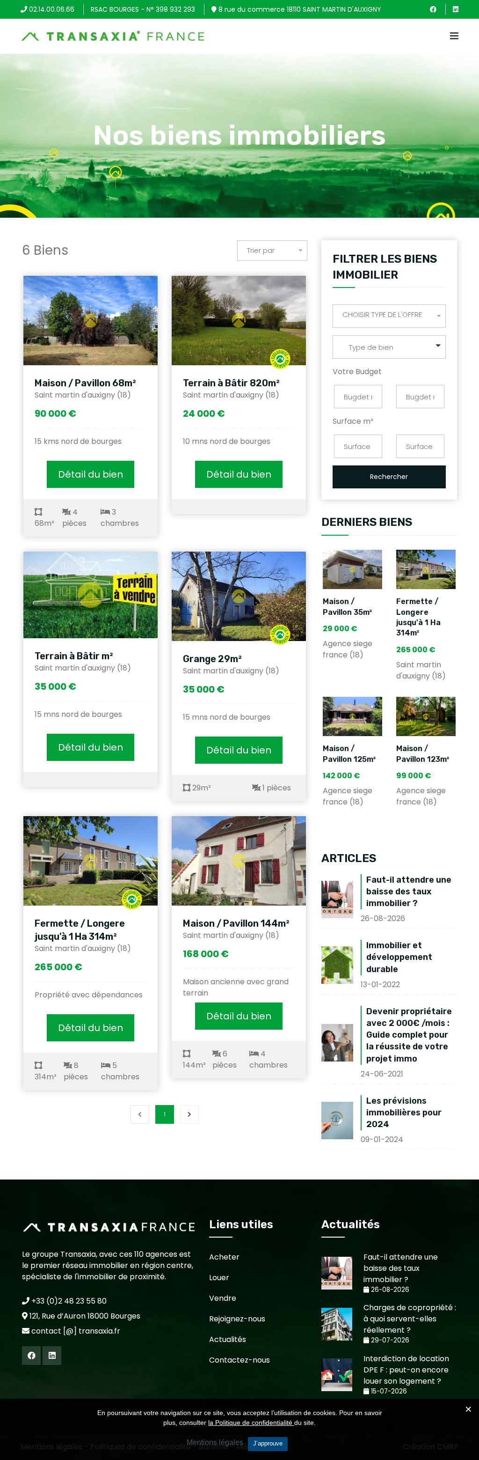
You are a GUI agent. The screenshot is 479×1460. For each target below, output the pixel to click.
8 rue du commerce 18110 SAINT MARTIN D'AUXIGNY (299, 9)
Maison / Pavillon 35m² (347, 606)
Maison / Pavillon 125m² (349, 753)
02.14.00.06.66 (50, 9)
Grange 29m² (212, 658)
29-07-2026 (389, 1340)
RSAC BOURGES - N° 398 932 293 (143, 9)
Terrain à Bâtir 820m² (231, 383)
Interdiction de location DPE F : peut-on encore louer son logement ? (406, 1369)
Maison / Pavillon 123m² (423, 753)
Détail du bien (90, 474)
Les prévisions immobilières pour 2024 (404, 1112)
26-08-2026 (389, 1289)
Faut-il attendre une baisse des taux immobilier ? (408, 891)
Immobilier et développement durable (399, 957)
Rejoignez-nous (237, 1318)
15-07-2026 (388, 1391)
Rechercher (389, 476)
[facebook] (433, 9)
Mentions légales (215, 1442)
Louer (219, 1277)
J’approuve (268, 1443)
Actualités (227, 1339)
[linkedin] (455, 9)
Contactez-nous (239, 1360)
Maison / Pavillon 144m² (236, 923)
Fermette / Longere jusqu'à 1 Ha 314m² (80, 930)
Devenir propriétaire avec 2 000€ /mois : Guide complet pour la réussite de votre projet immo (409, 1035)
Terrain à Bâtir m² (74, 656)
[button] (389, 347)
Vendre (222, 1298)
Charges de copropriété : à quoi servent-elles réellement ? (409, 1318)
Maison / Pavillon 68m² (85, 383)
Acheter (224, 1257)
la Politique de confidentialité (251, 1422)
